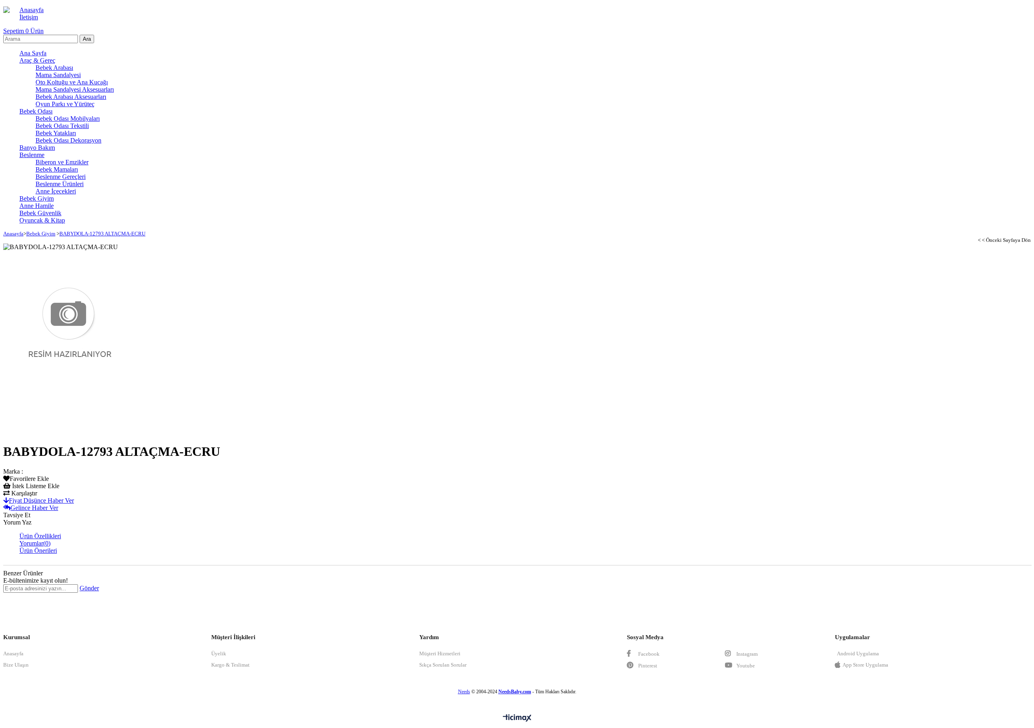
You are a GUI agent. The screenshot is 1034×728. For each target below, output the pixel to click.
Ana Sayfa (32, 53)
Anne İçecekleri (56, 191)
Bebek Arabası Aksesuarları (71, 96)
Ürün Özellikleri (40, 536)
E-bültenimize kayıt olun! (35, 580)
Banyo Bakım (37, 147)
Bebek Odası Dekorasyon (68, 140)
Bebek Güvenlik (40, 213)
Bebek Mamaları (57, 169)
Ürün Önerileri (38, 550)
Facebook (648, 654)
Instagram (746, 654)
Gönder (89, 588)
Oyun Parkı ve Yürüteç (65, 104)
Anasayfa (31, 9)
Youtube (745, 666)
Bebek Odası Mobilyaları (68, 118)
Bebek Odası (36, 111)
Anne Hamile (36, 205)
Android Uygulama (858, 653)
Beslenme (31, 154)
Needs (464, 691)
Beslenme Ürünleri (60, 183)
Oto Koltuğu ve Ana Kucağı (72, 82)
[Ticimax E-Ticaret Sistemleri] (517, 718)
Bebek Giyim (36, 198)
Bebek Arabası (54, 67)
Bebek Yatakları (56, 133)
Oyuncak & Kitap (42, 220)
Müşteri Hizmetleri (439, 653)
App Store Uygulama (865, 665)
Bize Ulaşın (16, 665)
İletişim (28, 17)
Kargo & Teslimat (230, 665)
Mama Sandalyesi (58, 74)
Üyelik (218, 653)
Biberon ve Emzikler (62, 162)
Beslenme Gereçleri (61, 176)
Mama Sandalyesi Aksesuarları (75, 89)
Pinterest (647, 666)
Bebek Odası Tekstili (62, 125)
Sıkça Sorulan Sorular (443, 665)
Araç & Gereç (37, 60)
